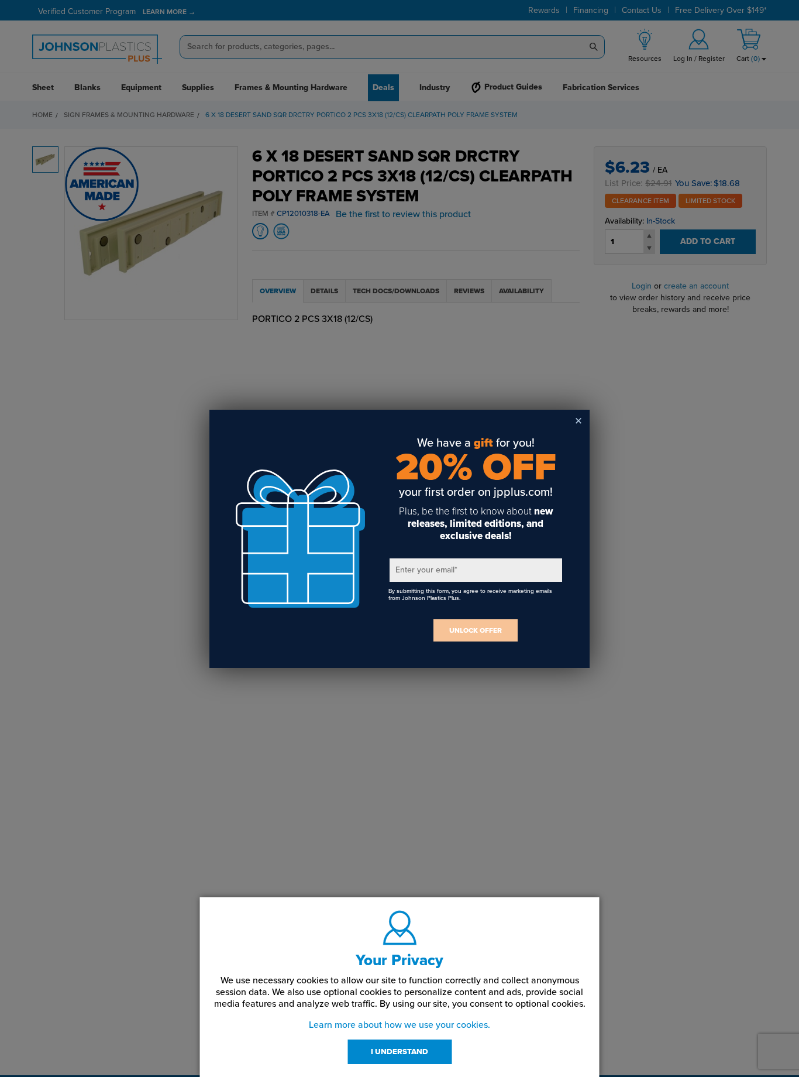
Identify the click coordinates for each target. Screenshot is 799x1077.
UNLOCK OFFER (475, 630)
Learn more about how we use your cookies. (399, 1025)
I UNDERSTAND (399, 1052)
